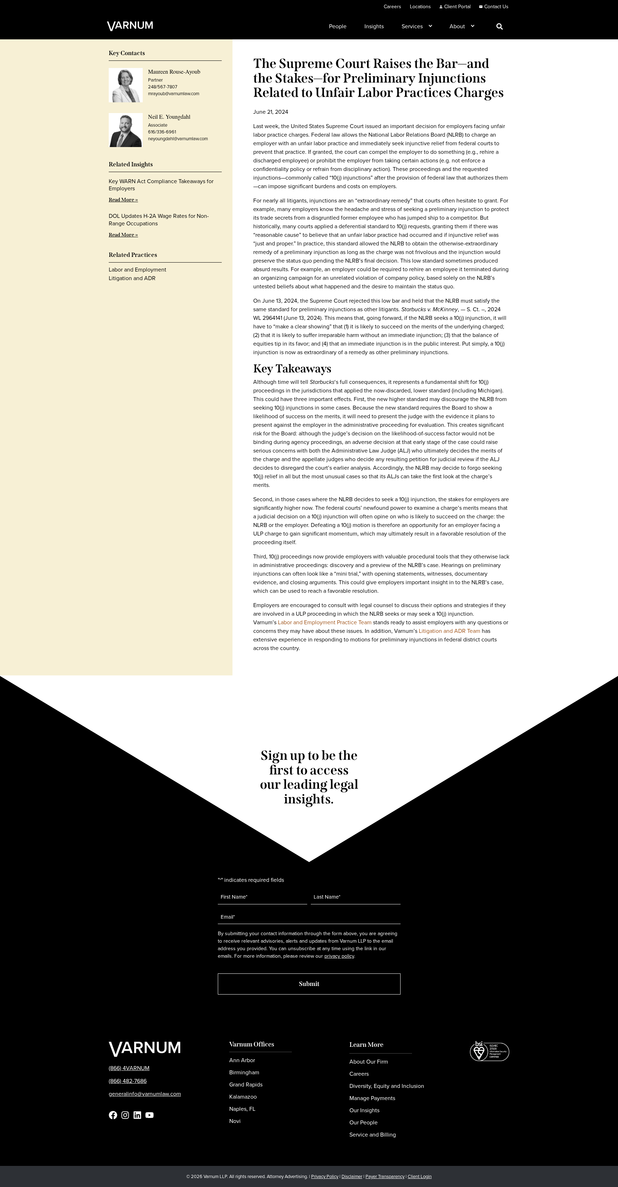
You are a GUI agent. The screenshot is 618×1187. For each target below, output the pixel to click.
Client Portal (457, 6)
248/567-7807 (162, 86)
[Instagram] (125, 1115)
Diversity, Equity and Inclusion (386, 1086)
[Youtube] (149, 1115)
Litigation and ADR (132, 278)
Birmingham (244, 1072)
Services (412, 26)
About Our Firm (368, 1061)
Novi (235, 1121)
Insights (374, 26)
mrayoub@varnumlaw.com (173, 93)
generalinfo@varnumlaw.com (145, 1094)
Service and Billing (372, 1134)
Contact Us (496, 6)
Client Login (420, 1176)
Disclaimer (352, 1176)
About (457, 26)
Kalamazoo (243, 1097)
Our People (363, 1122)
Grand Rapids (246, 1084)
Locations (420, 6)
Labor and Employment (137, 269)
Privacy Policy (324, 1176)
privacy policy (339, 956)
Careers (392, 6)
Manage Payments (372, 1098)
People (338, 26)
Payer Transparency (385, 1176)
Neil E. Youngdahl (169, 116)
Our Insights (364, 1110)
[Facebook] (113, 1115)
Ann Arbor (242, 1060)
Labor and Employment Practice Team (325, 622)
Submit (309, 984)
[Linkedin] (137, 1115)
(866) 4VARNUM (129, 1068)
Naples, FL (242, 1109)
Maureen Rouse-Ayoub (174, 71)
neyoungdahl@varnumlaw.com (178, 138)
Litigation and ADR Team (449, 631)
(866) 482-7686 (128, 1081)
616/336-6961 (162, 131)
